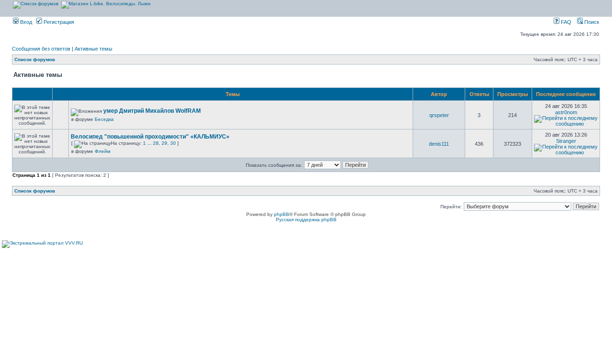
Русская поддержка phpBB (306, 219)
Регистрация (58, 22)
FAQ (565, 22)
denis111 (439, 144)
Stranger (566, 141)
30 (173, 143)
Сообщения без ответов (41, 49)
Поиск (591, 22)
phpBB (281, 214)
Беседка (104, 119)
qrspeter (439, 115)
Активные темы (93, 49)
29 (164, 143)
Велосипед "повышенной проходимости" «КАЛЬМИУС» (150, 136)
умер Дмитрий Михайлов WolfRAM (152, 111)
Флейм (102, 151)
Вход (25, 22)
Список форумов (34, 59)
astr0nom (566, 112)
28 (156, 143)
